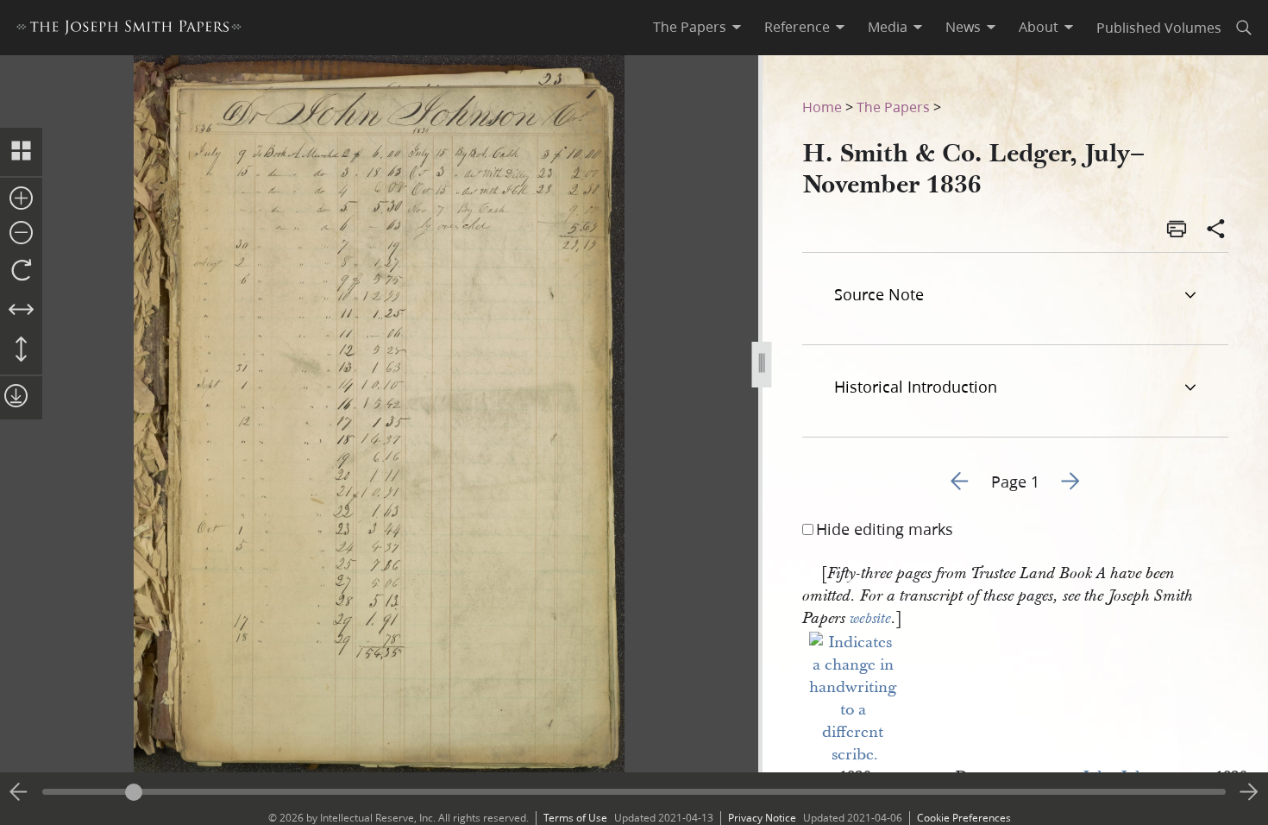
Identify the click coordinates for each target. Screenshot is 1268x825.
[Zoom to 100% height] (21, 350)
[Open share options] (1216, 230)
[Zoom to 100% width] (21, 310)
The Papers (893, 107)
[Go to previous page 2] (19, 792)
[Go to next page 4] (1249, 792)
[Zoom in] (21, 199)
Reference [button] (797, 26)
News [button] (963, 26)
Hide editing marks (884, 529)
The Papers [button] (689, 26)
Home (822, 107)
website (870, 618)
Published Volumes (1158, 27)
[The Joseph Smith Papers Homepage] (128, 30)
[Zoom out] (21, 234)
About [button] (1038, 26)
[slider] (634, 792)
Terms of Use (575, 817)
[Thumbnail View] (21, 151)
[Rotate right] (21, 271)
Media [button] (887, 26)
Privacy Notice (762, 817)
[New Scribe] (855, 754)
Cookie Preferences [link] (964, 817)
